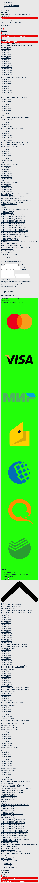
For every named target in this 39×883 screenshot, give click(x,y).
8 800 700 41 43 (6, 22)
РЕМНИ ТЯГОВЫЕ (7, 213)
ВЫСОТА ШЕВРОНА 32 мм (9, 182)
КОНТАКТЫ (8, 2)
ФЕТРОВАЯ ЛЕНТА (7, 249)
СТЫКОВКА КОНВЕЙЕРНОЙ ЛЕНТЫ (12, 197)
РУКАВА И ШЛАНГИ (7, 251)
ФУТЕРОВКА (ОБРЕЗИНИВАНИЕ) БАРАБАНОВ (16, 200)
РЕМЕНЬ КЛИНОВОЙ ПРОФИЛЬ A (12, 218)
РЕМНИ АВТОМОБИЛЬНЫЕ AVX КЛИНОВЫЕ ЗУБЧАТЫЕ (19, 242)
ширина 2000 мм (6, 74)
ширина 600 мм (6, 60)
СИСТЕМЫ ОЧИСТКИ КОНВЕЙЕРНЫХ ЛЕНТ (15, 209)
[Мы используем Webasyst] (3, 568)
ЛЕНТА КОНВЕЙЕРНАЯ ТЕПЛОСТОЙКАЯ (14, 97)
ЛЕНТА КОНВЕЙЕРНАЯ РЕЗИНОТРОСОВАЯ (15, 142)
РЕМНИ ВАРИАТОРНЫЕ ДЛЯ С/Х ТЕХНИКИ (15, 236)
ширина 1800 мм (6, 72)
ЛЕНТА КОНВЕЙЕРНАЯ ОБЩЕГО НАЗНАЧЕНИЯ (16, 45)
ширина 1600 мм (6, 70)
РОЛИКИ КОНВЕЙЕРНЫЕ (9, 204)
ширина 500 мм (6, 58)
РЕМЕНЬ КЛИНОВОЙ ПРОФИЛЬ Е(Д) (13, 225)
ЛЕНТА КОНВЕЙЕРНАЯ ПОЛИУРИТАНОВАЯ (15, 247)
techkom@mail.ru (9, 576)
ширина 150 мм (6, 49)
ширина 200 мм (6, 51)
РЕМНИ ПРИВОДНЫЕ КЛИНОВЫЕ (12, 215)
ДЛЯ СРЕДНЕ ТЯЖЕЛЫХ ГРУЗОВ (11, 245)
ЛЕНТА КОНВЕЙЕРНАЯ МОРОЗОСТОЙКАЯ (15, 117)
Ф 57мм (3, 207)
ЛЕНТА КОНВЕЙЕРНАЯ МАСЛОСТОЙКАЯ (14, 78)
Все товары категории (8, 608)
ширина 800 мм (6, 63)
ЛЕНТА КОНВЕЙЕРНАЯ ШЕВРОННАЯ (13, 144)
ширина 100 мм (6, 47)
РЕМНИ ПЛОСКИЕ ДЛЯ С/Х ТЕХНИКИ (13, 234)
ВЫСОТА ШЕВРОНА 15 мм (9, 146)
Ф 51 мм (3, 206)
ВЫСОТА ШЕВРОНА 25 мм (9, 164)
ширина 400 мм (6, 56)
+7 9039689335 (17, 22)
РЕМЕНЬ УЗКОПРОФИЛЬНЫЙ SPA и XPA (14, 229)
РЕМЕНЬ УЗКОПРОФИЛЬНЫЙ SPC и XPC (14, 233)
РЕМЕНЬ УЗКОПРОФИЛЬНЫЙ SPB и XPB (14, 231)
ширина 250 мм (6, 52)
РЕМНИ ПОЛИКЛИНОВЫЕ (9, 238)
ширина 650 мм (6, 61)
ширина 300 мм (6, 54)
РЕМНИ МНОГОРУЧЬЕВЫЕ (10, 240)
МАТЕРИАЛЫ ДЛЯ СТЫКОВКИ (11, 198)
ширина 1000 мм (6, 65)
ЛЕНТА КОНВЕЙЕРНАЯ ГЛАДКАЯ (11, 43)
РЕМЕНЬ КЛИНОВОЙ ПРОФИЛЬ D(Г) (13, 224)
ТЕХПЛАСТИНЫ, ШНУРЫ (9, 254)
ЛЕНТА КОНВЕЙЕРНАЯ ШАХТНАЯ (12, 128)
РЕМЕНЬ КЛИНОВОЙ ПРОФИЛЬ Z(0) (13, 216)
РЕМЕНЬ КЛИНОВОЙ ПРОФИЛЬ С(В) (13, 222)
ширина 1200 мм (6, 67)
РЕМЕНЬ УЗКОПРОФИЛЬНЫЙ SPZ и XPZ (14, 227)
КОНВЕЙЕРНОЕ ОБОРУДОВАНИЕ (12, 202)
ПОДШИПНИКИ (6, 252)
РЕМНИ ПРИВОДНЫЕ (8, 211)
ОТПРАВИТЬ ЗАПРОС (11, 6)
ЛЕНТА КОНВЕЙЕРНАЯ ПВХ (10, 243)
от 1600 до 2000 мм (7, 141)
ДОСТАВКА (8, 4)
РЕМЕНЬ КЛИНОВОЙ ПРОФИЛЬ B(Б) (13, 220)
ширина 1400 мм (6, 69)
